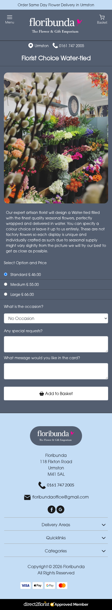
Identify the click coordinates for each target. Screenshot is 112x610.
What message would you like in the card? (42, 358)
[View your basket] (102, 19)
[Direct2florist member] (56, 604)
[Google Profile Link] (60, 509)
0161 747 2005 (71, 45)
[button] (56, 523)
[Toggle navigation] (10, 19)
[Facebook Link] (52, 509)
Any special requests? (23, 331)
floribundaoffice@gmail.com (60, 497)
